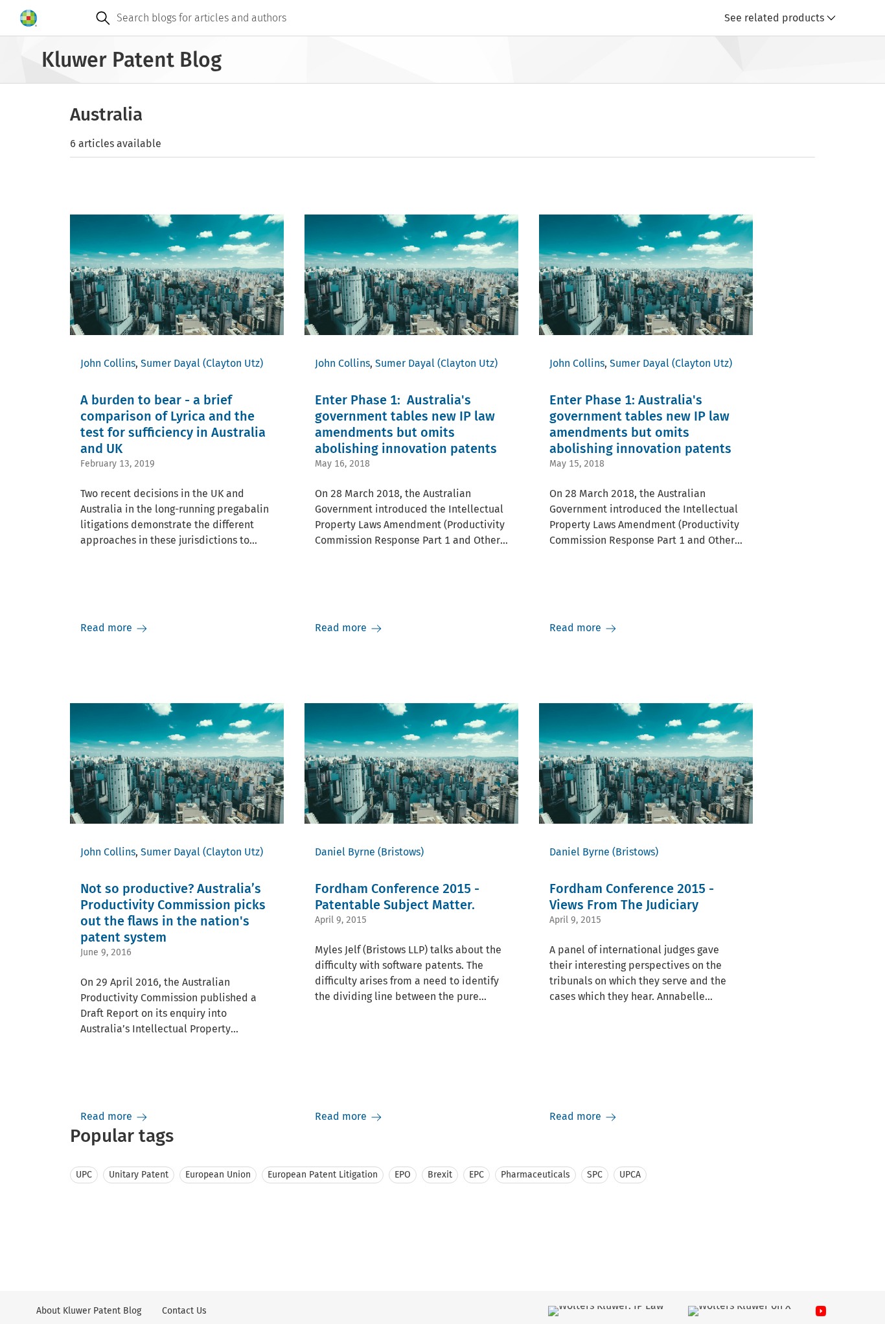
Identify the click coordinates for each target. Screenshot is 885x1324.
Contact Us (184, 1310)
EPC (476, 1174)
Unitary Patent (138, 1174)
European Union (218, 1174)
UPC (84, 1174)
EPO (403, 1174)
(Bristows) (401, 852)
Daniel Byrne (345, 852)
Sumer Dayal (170, 363)
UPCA (630, 1174)
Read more (107, 627)
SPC (595, 1174)
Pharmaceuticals (535, 1174)
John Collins (107, 363)
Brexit (440, 1174)
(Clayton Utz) (233, 363)
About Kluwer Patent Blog (88, 1310)
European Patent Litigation (323, 1174)
